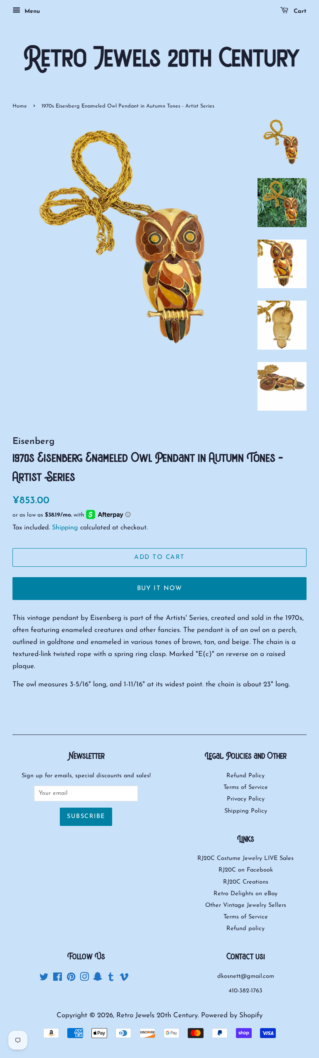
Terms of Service (245, 787)
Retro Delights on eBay (245, 894)
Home (19, 106)
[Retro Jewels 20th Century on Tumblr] (110, 979)
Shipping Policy (245, 811)
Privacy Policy (246, 799)
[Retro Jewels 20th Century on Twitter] (44, 979)
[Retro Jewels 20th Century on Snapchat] (97, 979)
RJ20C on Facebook (245, 870)
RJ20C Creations (245, 882)
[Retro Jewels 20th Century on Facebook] (57, 979)
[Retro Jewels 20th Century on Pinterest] (71, 979)
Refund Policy (245, 776)
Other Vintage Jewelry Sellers (245, 905)
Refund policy (245, 929)
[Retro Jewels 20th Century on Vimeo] (124, 979)
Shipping (65, 527)
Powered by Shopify (232, 1015)
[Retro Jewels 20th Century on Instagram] (84, 979)
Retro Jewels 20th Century (157, 1015)
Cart (299, 11)
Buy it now (159, 588)
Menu (31, 11)
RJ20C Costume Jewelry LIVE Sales (245, 858)
